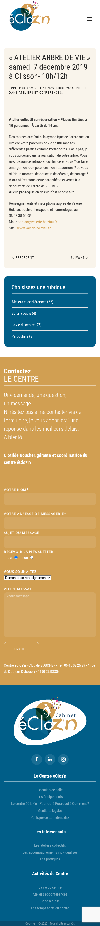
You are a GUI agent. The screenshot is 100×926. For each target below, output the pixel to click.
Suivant (78, 258)
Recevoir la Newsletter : (30, 551)
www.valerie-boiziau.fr (34, 228)
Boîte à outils (21, 313)
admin (31, 88)
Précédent (24, 258)
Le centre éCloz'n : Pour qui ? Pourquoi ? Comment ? (50, 803)
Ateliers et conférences (40, 92)
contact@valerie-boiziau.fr (37, 222)
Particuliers (20, 336)
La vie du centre (23, 324)
